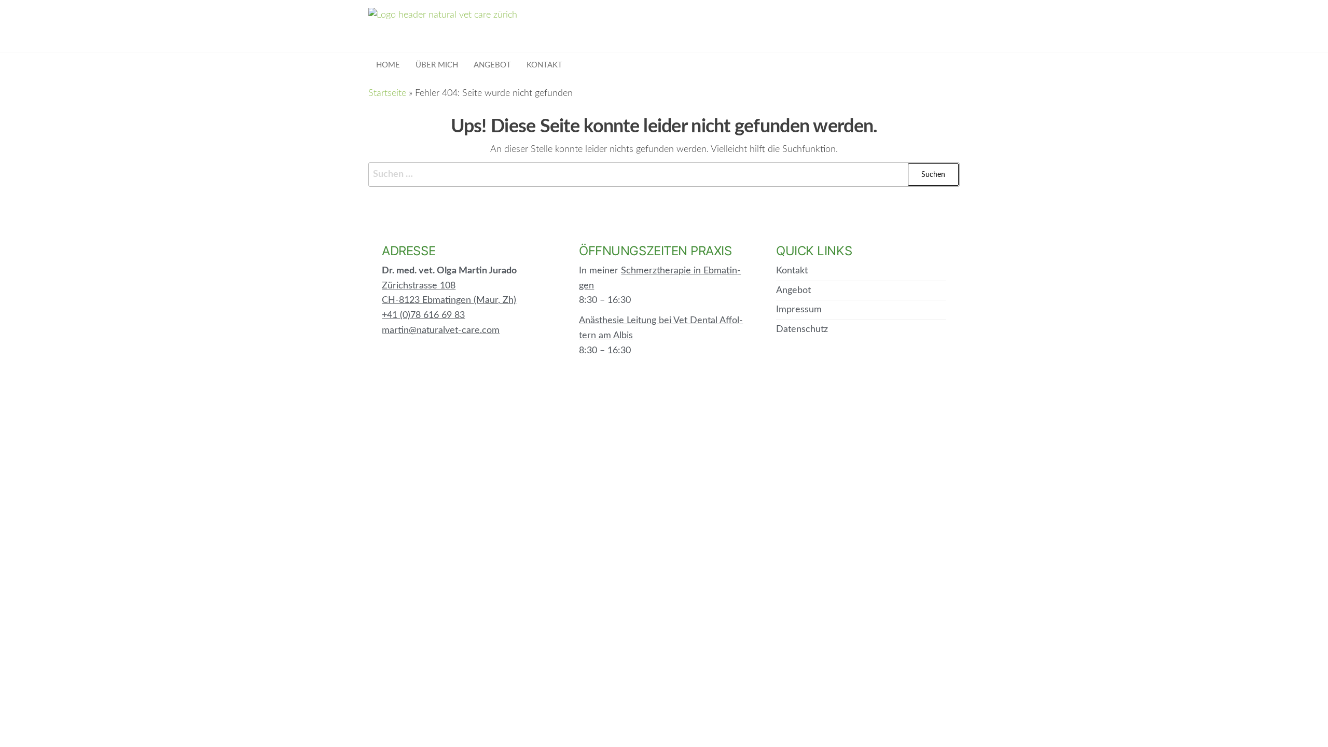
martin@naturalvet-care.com (441, 330)
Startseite (387, 93)
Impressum (799, 309)
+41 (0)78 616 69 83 (423, 315)
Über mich (437, 65)
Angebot (492, 65)
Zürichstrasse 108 (418, 285)
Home (388, 65)
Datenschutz (802, 329)
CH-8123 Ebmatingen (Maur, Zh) (449, 300)
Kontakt (544, 65)
